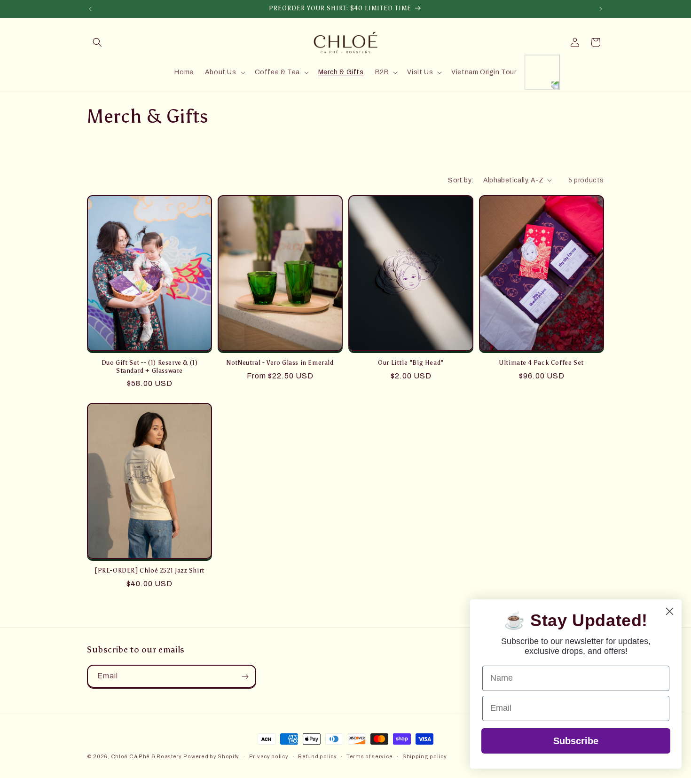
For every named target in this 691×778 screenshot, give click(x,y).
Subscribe (575, 741)
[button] (97, 42)
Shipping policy (424, 756)
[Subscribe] (245, 676)
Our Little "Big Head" (411, 362)
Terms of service (369, 756)
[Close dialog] (669, 611)
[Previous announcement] (90, 9)
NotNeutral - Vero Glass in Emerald (280, 362)
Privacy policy (269, 756)
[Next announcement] (600, 9)
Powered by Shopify (211, 756)
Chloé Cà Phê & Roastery (146, 756)
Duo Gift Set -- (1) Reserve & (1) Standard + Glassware (150, 366)
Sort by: (460, 180)
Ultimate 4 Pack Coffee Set (541, 362)
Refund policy (317, 756)
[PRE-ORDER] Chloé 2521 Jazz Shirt (149, 570)
